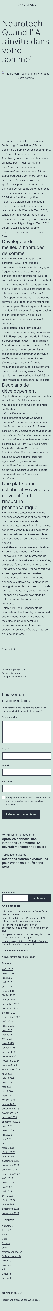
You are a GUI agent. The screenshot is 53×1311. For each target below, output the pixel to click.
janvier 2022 (8, 1204)
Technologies (9, 1278)
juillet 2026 (8, 973)
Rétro (5, 1269)
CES (25, 141)
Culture (6, 1243)
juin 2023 (7, 1134)
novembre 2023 (10, 1113)
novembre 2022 (10, 1165)
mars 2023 (8, 1148)
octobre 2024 (9, 1065)
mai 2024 (7, 1086)
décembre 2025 (10, 1004)
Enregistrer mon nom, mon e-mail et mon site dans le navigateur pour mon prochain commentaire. (28, 801)
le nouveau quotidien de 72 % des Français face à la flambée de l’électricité (25, 942)
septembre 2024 (11, 1069)
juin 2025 (7, 1030)
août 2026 (7, 969)
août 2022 (7, 1178)
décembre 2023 (10, 1108)
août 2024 (7, 1073)
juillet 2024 (8, 1078)
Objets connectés (11, 1256)
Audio (5, 1234)
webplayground (13, 673)
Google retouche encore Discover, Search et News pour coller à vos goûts (26, 936)
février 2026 (8, 995)
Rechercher (8, 892)
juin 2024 (7, 1082)
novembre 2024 (10, 1060)
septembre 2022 (11, 1174)
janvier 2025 (8, 1052)
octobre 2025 (9, 1012)
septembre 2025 (11, 1017)
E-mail (6, 765)
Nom (5, 749)
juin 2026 (7, 978)
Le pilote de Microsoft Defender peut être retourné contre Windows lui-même (24, 919)
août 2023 (7, 1126)
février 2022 (8, 1200)
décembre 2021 (10, 1208)
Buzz (23, 676)
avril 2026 (7, 986)
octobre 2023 (9, 1117)
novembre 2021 (10, 1213)
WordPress (34, 1300)
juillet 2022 (8, 1182)
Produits (6, 1265)
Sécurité (6, 1273)
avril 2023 (7, 1143)
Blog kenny (26, 5)
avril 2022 (7, 1195)
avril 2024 (7, 1091)
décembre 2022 (10, 1161)
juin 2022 (7, 1187)
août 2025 (7, 1021)
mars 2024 (8, 1095)
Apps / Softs (8, 1230)
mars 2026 (8, 991)
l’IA (19, 162)
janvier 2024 (9, 1104)
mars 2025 (8, 1043)
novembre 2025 (10, 1008)
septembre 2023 (11, 1121)
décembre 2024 (10, 1056)
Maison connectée (12, 1252)
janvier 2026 (8, 999)
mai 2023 (7, 1139)
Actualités (7, 1225)
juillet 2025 (8, 1026)
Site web (7, 781)
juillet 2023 (8, 1130)
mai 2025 (7, 1034)
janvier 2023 (8, 1156)
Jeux (4, 1247)
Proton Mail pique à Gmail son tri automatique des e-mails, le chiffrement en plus (25, 927)
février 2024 (8, 1100)
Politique (6, 1260)
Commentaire (10, 717)
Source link (9, 649)
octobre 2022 (9, 1169)
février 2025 (8, 1047)
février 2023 (8, 1152)
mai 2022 (7, 1191)
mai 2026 (7, 982)
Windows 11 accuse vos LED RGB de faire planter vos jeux (24, 913)
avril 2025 (7, 1039)
